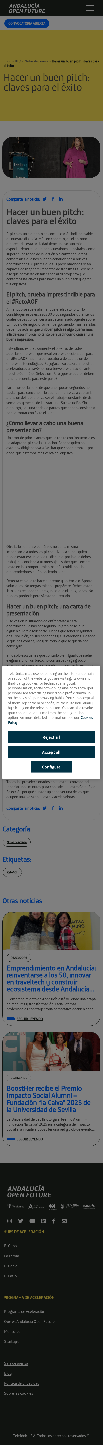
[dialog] (51, 722)
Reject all (51, 737)
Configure (51, 766)
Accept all (51, 751)
